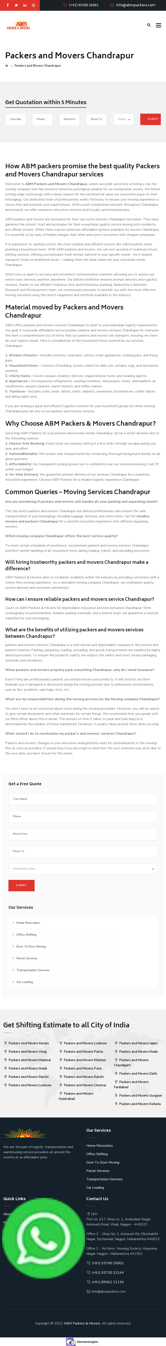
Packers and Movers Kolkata (139, 1104)
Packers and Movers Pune (82, 1068)
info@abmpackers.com (135, 5)
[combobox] (123, 119)
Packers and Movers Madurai (29, 1060)
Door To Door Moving (31, 946)
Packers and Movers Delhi (137, 1073)
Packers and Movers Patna (83, 1051)
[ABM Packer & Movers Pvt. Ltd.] (18, 25)
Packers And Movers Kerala (28, 1043)
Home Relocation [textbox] (126, 119)
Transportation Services (32, 970)
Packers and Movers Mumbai (84, 1060)
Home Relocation (28, 923)
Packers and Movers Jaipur (138, 1043)
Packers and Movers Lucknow (30, 1085)
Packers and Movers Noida (27, 1068)
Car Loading (24, 982)
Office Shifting (26, 935)
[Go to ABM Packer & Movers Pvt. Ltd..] (6, 65)
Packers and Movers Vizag (27, 1051)
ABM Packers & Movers (82, 1323)
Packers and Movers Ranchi (28, 1077)
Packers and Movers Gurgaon (140, 1095)
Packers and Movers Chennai (84, 1085)
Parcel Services (27, 958)
